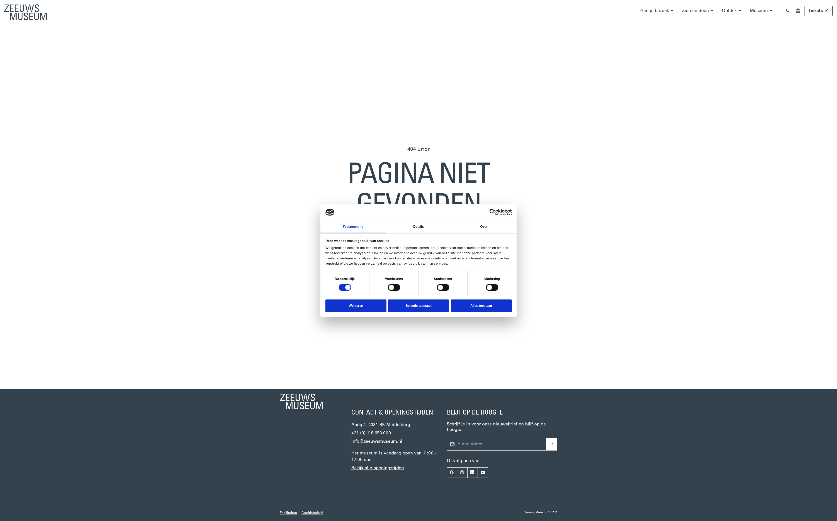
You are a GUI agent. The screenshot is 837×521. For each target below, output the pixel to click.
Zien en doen (695, 11)
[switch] (394, 287)
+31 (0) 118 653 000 (371, 433)
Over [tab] (484, 226)
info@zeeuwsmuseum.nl (376, 441)
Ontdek (729, 11)
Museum (759, 11)
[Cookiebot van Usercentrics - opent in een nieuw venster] (493, 212)
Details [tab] (418, 226)
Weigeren (356, 305)
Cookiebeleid (312, 513)
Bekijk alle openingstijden (377, 468)
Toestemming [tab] (353, 226)
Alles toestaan (481, 305)
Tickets (815, 11)
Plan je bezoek (654, 11)
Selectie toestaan (419, 305)
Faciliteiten (288, 513)
